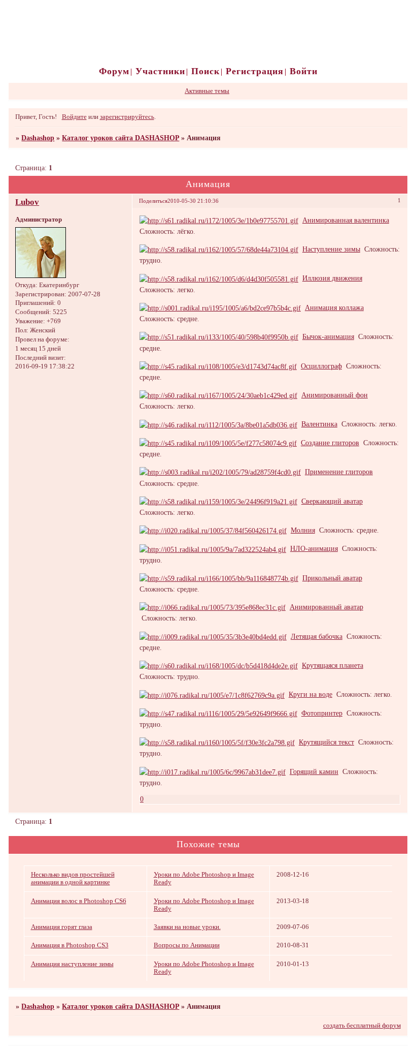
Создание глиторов (330, 443)
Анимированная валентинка (345, 220)
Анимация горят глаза (61, 927)
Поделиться (153, 201)
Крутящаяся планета (332, 665)
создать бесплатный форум (362, 1025)
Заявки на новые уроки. (187, 927)
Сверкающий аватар (332, 501)
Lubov (27, 202)
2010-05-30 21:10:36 (193, 201)
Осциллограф (321, 366)
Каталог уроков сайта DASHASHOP (120, 138)
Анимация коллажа (334, 307)
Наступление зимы (331, 249)
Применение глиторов (339, 472)
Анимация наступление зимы (72, 964)
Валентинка (319, 424)
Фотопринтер (321, 713)
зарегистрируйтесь (127, 116)
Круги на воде (310, 694)
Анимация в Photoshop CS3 (70, 945)
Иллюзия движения (332, 278)
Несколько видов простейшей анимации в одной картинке (73, 878)
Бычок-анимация (328, 336)
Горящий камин (314, 771)
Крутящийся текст (326, 742)
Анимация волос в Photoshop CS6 (78, 901)
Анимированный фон (334, 395)
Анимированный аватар (326, 607)
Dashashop (37, 138)
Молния (303, 530)
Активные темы (207, 91)
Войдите (74, 116)
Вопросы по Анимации (187, 945)
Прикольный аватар (332, 578)
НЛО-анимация (314, 548)
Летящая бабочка (316, 636)
